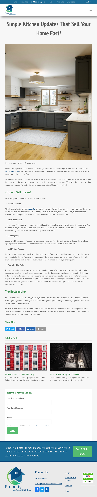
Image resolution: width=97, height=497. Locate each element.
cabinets (31, 209)
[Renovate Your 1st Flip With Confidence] (71, 357)
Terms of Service (46, 426)
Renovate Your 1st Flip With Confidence (65, 374)
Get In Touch (83, 451)
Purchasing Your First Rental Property (19, 374)
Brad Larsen (31, 163)
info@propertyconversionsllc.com (48, 483)
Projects (68, 486)
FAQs (67, 472)
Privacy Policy (36, 426)
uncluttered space (12, 171)
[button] (91, 10)
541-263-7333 (41, 478)
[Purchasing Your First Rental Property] (26, 357)
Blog (67, 491)
